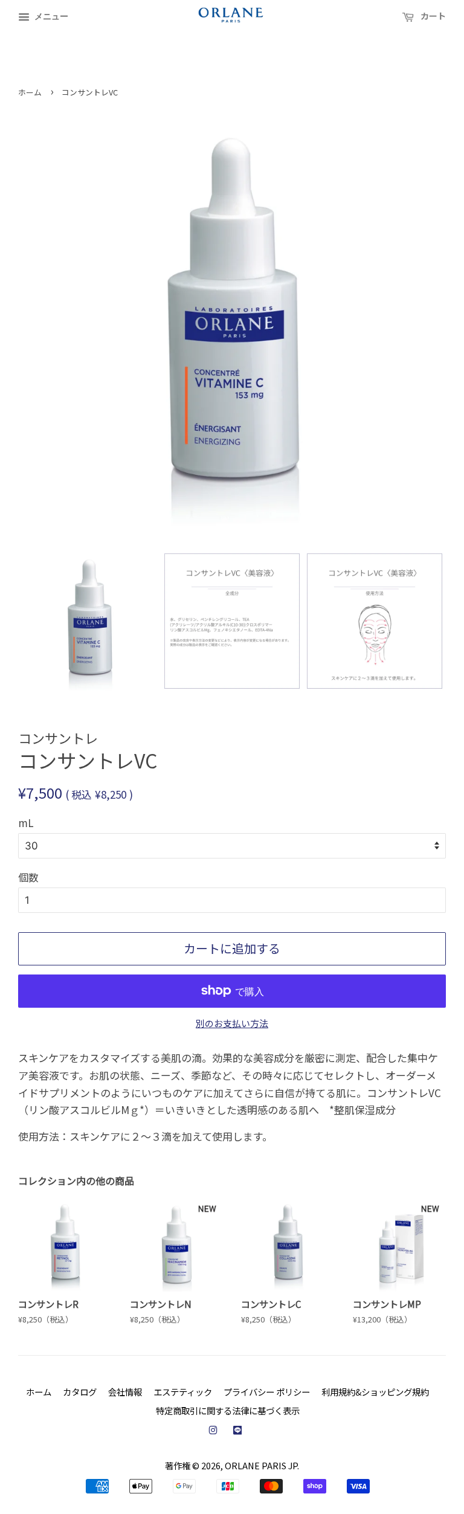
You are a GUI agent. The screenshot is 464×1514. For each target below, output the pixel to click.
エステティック (182, 1391)
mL (26, 822)
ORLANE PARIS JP (261, 1465)
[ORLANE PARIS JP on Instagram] (212, 1429)
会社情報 (125, 1391)
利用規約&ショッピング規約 (375, 1391)
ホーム (30, 92)
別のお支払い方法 (232, 1023)
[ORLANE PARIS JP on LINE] (237, 1429)
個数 (28, 876)
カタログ (80, 1391)
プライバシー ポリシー (267, 1391)
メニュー (50, 16)
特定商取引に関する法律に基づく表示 (228, 1410)
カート (432, 16)
